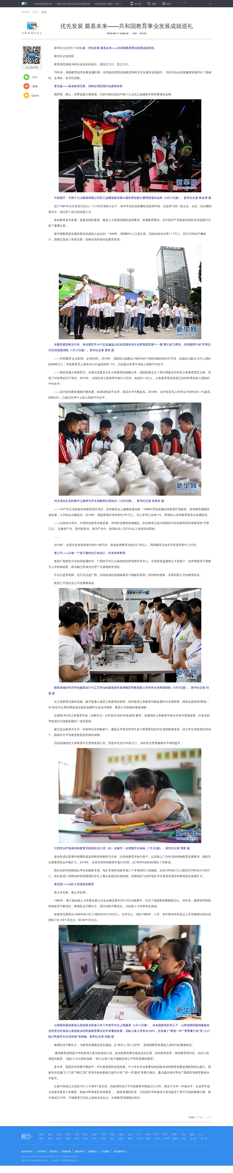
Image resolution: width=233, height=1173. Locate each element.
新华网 (25, 12)
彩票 (76, 1138)
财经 (148, 1134)
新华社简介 (26, 1151)
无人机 (193, 1138)
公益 (183, 1138)
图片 (59, 1138)
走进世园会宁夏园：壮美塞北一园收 (72, 3)
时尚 (94, 1138)
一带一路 (203, 1138)
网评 (50, 1138)
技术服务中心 (120, 1151)
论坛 (201, 1134)
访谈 (112, 1134)
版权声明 (79, 1151)
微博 (35, 86)
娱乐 (85, 1138)
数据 (148, 1138)
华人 (139, 1134)
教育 (174, 1134)
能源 (192, 1134)
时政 (35, 12)
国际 (94, 1134)
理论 (85, 1134)
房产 (165, 1134)
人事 (76, 1134)
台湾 (130, 1134)
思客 (41, 1138)
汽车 (156, 1134)
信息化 (140, 1138)
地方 (50, 1134)
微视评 (175, 1138)
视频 (68, 1138)
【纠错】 (191, 1117)
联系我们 (53, 1151)
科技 (183, 1134)
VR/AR (166, 1138)
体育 (103, 1138)
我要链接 (66, 1151)
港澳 (121, 1134)
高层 (68, 1134)
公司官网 (40, 1151)
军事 (103, 1134)
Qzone (35, 95)
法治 (59, 1134)
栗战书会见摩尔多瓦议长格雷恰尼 (33, 3)
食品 (112, 1138)
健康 (130, 1138)
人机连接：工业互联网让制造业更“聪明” (114, 3)
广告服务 (105, 1151)
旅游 (121, 1138)
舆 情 (156, 1138)
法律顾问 (92, 1151)
